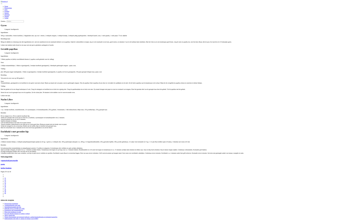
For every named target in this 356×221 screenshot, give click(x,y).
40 (5, 193)
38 (5, 190)
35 (5, 185)
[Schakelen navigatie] (1, 3)
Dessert (6, 16)
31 (5, 178)
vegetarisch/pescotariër (9, 161)
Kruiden (6, 11)
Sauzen (6, 13)
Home (6, 6)
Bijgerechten (8, 8)
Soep (5, 9)
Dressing (7, 14)
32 (5, 180)
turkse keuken (6, 168)
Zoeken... (3, 21)
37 (5, 188)
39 (5, 191)
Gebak (6, 18)
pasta (3, 164)
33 (5, 181)
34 (5, 183)
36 (5, 186)
